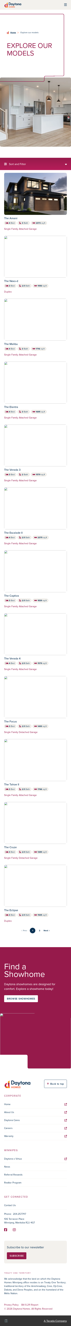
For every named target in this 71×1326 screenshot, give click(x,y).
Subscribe (17, 1255)
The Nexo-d (11, 281)
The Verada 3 (12, 470)
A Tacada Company (55, 1321)
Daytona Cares (12, 1120)
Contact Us (10, 1205)
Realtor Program (12, 1182)
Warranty (8, 1136)
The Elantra (11, 407)
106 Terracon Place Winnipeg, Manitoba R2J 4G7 (19, 1220)
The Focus (10, 721)
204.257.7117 (19, 1214)
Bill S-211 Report (29, 1305)
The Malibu (11, 344)
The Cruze (10, 847)
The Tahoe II (11, 784)
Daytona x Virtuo (13, 1158)
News (7, 1166)
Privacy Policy (11, 1305)
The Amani (10, 218)
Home (13, 32)
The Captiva (11, 596)
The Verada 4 (12, 658)
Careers (8, 1128)
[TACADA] (6, 1320)
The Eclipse (11, 910)
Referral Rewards (13, 1174)
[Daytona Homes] (12, 5)
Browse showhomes (21, 998)
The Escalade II (13, 533)
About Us (9, 1112)
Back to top (57, 1084)
